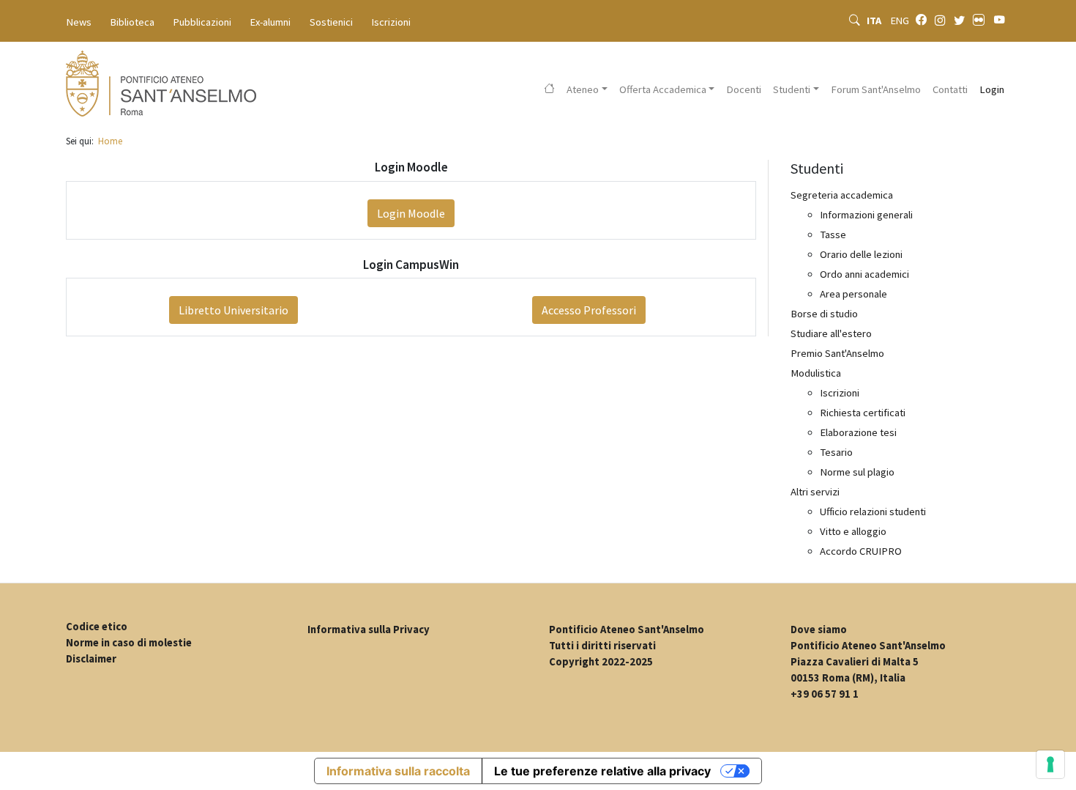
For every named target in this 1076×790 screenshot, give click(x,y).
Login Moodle (411, 213)
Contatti (950, 89)
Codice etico (96, 626)
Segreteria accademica (842, 195)
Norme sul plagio (857, 472)
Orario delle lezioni (861, 254)
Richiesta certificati (862, 412)
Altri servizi (815, 491)
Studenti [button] (791, 89)
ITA (875, 20)
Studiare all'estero (831, 333)
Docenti (743, 89)
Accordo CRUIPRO (861, 551)
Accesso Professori (589, 310)
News (79, 22)
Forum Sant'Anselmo (876, 89)
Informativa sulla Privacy (368, 629)
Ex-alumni (270, 22)
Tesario (836, 452)
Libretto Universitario (233, 310)
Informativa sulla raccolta (398, 771)
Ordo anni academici (864, 274)
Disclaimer (91, 658)
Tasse (833, 234)
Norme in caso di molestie (129, 642)
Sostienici (331, 22)
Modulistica (816, 373)
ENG (900, 20)
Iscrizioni (391, 22)
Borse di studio (824, 313)
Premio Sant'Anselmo (837, 353)
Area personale (853, 293)
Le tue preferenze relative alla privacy (602, 771)
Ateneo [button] (583, 89)
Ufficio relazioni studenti (873, 511)
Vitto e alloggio (853, 531)
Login (991, 89)
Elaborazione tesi (858, 432)
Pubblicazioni (202, 22)
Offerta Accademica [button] (662, 89)
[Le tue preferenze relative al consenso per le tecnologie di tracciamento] (1050, 764)
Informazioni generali (866, 214)
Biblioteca (132, 22)
